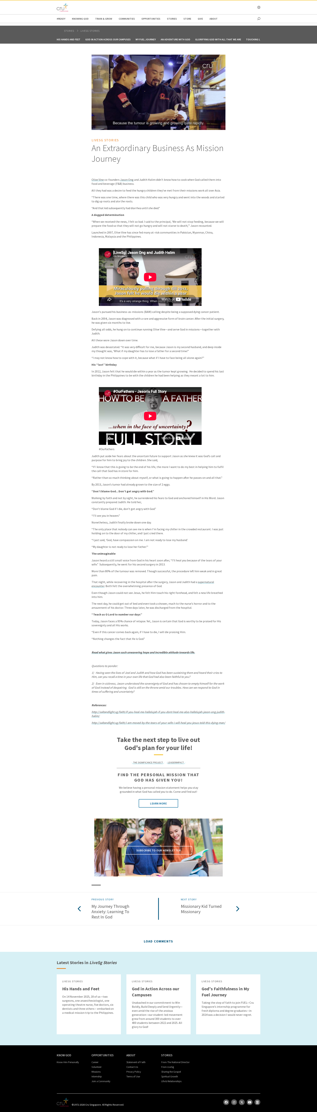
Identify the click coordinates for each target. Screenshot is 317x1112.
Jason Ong (127, 179)
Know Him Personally (68, 1062)
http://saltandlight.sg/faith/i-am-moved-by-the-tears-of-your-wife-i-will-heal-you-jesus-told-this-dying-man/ (158, 723)
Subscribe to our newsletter (158, 850)
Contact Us (132, 1067)
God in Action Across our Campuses (108, 39)
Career (95, 1062)
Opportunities (150, 18)
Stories (172, 18)
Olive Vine (98, 179)
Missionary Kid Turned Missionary (201, 909)
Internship (97, 1076)
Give (200, 18)
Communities (127, 18)
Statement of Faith (135, 1062)
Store (187, 18)
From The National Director (175, 1062)
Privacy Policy (133, 1071)
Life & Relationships (171, 1081)
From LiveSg (167, 1067)
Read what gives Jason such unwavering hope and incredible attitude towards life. (143, 652)
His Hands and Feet (68, 39)
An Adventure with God (175, 39)
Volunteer (96, 1067)
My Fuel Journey (146, 39)
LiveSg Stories (90, 30)
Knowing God (80, 18)
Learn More (158, 803)
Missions (96, 1071)
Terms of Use (133, 1076)
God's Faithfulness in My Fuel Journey (225, 992)
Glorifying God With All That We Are (218, 39)
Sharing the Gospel (171, 1071)
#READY (61, 18)
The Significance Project (148, 762)
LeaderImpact (176, 762)
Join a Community (101, 1081)
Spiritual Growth (169, 1076)
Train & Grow (103, 18)
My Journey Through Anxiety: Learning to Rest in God (110, 912)
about (213, 18)
